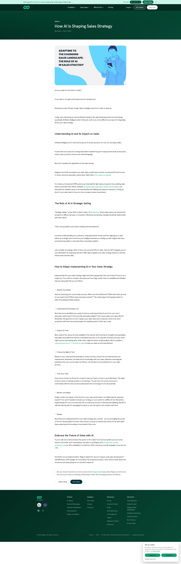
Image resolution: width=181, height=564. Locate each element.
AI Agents (70, 500)
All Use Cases (131, 523)
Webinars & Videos (113, 521)
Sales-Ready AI (72, 511)
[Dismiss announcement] (156, 2)
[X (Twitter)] (42, 510)
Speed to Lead (131, 504)
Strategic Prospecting (134, 513)
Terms (97, 535)
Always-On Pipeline (73, 514)
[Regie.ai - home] (26, 7)
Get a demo (139, 7)
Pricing (110, 7)
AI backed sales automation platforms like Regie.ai (101, 187)
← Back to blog (62, 482)
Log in (128, 7)
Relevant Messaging (73, 504)
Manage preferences (150, 559)
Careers (89, 504)
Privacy (91, 535)
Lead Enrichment (132, 516)
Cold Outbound (132, 500)
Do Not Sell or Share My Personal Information (116, 535)
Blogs (109, 507)
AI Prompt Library (112, 511)
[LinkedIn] (38, 510)
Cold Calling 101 (112, 514)
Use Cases (84, 7)
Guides (109, 517)
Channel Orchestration (74, 507)
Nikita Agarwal (93, 212)
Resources (110, 524)
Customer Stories (112, 504)
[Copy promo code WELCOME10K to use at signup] (140, 2)
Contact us (90, 507)
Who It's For (98, 7)
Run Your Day (131, 520)
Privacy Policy (156, 551)
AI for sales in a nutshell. (102, 175)
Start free (152, 7)
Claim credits (148, 2)
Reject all (152, 555)
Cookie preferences (138, 535)
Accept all (169, 555)
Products (71, 7)
